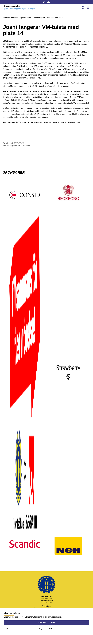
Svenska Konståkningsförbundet (17, 18)
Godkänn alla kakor (47, 623)
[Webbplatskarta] (48, 2)
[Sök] (83, 7)
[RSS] (44, 2)
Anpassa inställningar (48, 629)
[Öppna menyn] (88, 7)
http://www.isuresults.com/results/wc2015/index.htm (57, 122)
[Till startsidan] (19, 10)
